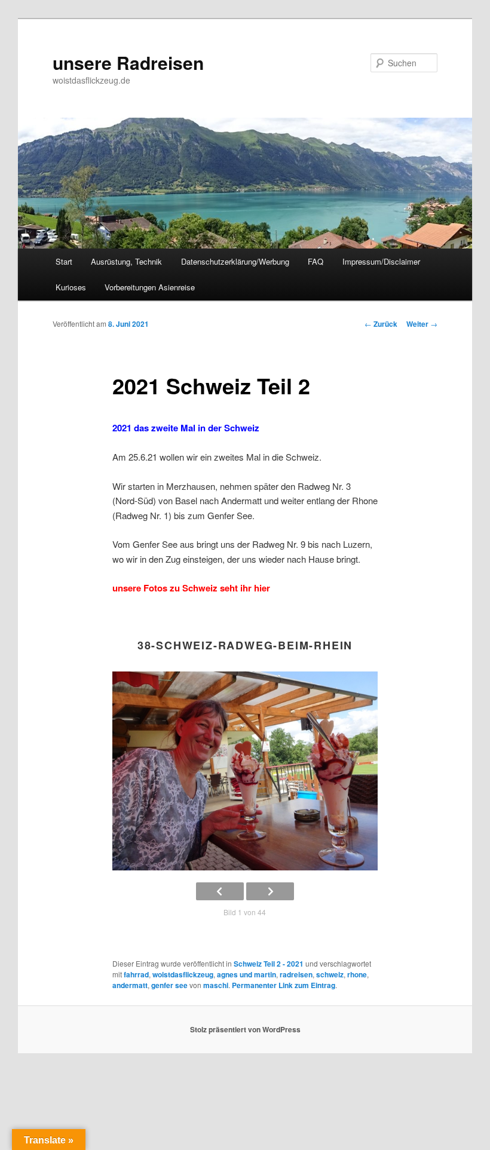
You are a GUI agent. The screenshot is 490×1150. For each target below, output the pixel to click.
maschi (215, 985)
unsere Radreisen (128, 62)
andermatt (130, 985)
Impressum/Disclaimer (381, 261)
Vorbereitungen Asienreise (150, 287)
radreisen (296, 974)
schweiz (330, 974)
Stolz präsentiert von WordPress (245, 1029)
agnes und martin (246, 974)
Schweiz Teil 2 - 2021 (269, 963)
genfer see (169, 985)
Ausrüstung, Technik (126, 261)
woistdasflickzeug (182, 974)
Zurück (381, 323)
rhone (357, 974)
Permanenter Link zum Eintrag (283, 985)
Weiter (421, 323)
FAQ (315, 261)
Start (64, 261)
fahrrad (136, 974)
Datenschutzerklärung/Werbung (235, 261)
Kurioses (71, 287)
